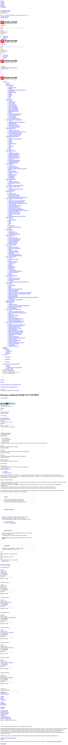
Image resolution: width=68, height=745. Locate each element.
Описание (5, 471)
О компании (3, 699)
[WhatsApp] (10, 403)
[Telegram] (4, 376)
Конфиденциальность (11, 738)
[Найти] (2, 34)
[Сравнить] (1, 400)
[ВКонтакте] (1, 403)
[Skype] (12, 403)
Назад (7, 82)
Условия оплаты (4, 710)
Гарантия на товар (5, 713)
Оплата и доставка (7, 472)
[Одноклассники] (3, 403)
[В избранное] (1, 399)
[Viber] (9, 403)
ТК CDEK (11, 521)
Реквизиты (3, 703)
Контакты (3, 707)
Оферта (2, 739)
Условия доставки (5, 711)
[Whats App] (4, 377)
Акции (2, 697)
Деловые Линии (12, 522)
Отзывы (2, 702)
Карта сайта (3, 738)
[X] (7, 403)
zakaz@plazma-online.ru (6, 10)
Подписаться (3, 692)
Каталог (2, 696)
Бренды (2, 698)
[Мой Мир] (5, 403)
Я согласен (3, 743)
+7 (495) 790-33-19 (5, 16)
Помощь (2, 708)
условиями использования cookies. (54, 741)
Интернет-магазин (5, 693)
